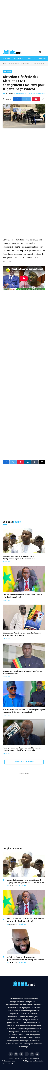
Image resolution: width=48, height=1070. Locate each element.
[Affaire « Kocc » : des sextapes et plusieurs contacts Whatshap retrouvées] (24, 941)
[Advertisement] (24, 24)
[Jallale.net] (12, 52)
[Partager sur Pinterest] (36, 99)
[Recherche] (40, 51)
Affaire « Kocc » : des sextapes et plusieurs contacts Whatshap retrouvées (25, 958)
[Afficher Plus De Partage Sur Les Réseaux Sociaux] (43, 99)
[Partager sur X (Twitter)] (26, 99)
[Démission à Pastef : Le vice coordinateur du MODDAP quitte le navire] (24, 617)
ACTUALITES (19, 58)
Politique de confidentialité (33, 1061)
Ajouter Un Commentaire (24, 762)
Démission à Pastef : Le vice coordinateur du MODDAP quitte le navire (22, 634)
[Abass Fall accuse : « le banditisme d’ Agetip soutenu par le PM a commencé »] (24, 540)
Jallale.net (9, 93)
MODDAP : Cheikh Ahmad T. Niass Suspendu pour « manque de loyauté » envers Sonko (24, 710)
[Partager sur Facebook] (17, 99)
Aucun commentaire (38, 93)
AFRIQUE (31, 58)
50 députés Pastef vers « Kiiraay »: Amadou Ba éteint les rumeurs (22, 672)
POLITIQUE (7, 71)
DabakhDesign (34, 1058)
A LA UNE (6, 58)
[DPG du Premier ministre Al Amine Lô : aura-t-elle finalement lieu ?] (24, 579)
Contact (10, 1063)
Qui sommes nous (9, 1061)
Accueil (5, 63)
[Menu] (44, 51)
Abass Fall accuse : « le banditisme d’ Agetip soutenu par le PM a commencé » (20, 557)
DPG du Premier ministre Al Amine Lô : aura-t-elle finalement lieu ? (23, 595)
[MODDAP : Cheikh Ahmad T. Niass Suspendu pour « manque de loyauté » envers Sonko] (24, 693)
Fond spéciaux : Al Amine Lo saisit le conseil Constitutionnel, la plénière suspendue (22, 749)
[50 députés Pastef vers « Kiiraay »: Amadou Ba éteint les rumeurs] (24, 655)
